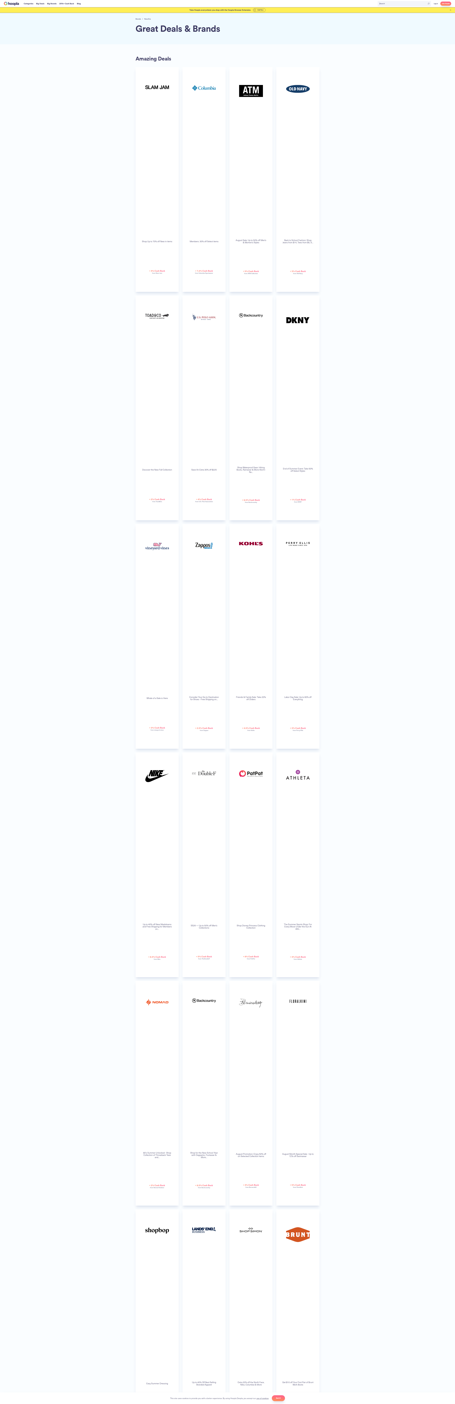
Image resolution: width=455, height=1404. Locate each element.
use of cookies (262, 1398)
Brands (138, 19)
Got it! (278, 1398)
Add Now (260, 10)
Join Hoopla (446, 3)
